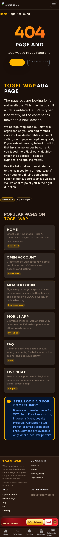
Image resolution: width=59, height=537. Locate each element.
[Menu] (53, 4)
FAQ (4, 506)
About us (35, 465)
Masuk (48, 522)
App (4, 502)
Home (4, 13)
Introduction (7, 200)
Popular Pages (23, 200)
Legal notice (37, 477)
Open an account (38, 61)
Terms (34, 469)
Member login (9, 498)
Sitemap (7, 510)
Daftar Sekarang (35, 522)
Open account (10, 494)
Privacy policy (38, 473)
